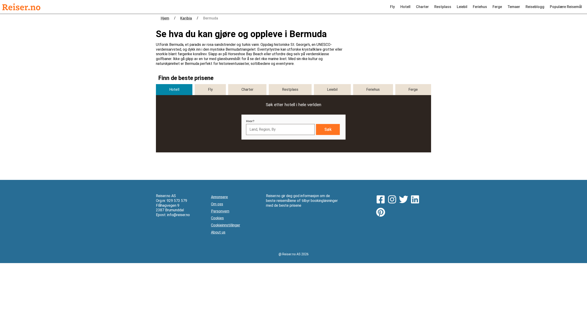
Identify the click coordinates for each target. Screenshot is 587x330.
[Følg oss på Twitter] (404, 200)
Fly (392, 7)
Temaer (513, 7)
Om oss (217, 204)
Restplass (442, 7)
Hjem (165, 18)
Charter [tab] (247, 89)
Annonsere (219, 197)
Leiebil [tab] (332, 89)
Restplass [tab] (290, 89)
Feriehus (480, 7)
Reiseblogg (535, 7)
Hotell (405, 7)
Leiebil (462, 7)
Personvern (220, 211)
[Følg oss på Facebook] (382, 200)
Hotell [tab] (174, 89)
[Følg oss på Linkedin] (416, 200)
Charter (422, 7)
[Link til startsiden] (21, 7)
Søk (328, 129)
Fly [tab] (210, 89)
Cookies (217, 218)
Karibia (186, 18)
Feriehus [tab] (373, 89)
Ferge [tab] (413, 89)
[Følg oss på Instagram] (393, 200)
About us (218, 232)
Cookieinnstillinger (225, 225)
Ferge (497, 7)
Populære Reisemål (566, 7)
